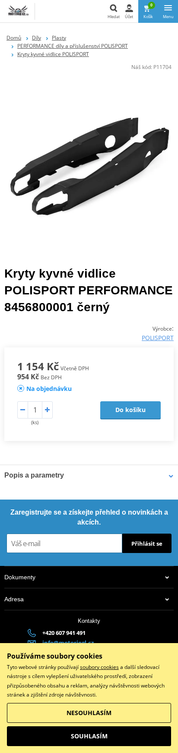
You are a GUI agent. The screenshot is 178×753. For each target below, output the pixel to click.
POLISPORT (158, 338)
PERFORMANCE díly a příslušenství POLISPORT (72, 46)
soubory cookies (99, 667)
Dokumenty (19, 577)
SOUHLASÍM (89, 736)
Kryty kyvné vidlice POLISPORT (53, 54)
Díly (36, 37)
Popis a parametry (34, 475)
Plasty (59, 37)
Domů (13, 37)
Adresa (14, 599)
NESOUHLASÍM (89, 713)
